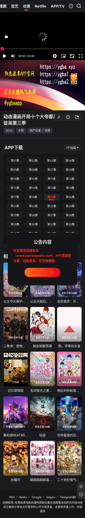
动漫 (47, 130)
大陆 (21, 130)
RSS (12, 497)
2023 (9, 130)
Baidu (23, 497)
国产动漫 (35, 130)
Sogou (50, 497)
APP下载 (14, 147)
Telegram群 (68, 497)
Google (37, 497)
